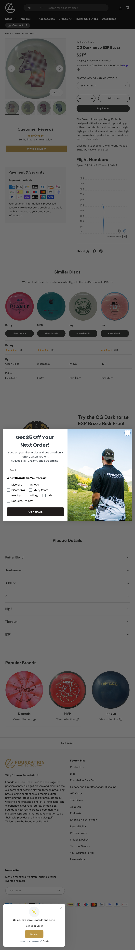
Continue (35, 512)
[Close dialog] (127, 433)
